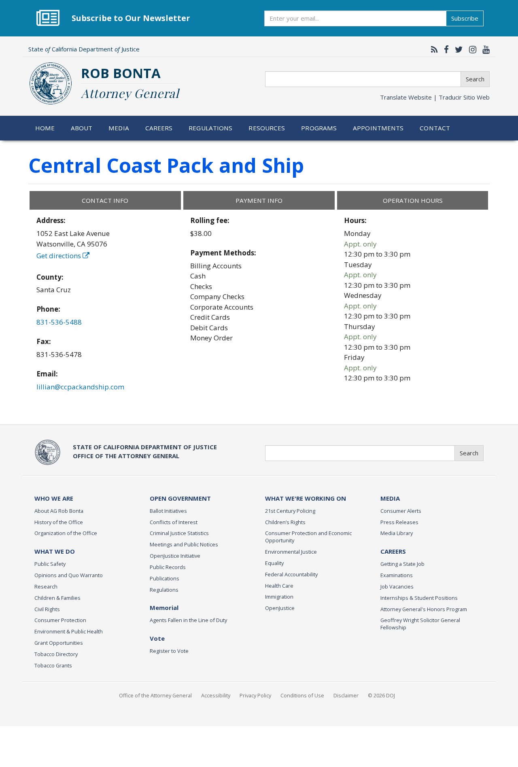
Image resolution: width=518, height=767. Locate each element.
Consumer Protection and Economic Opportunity (308, 536)
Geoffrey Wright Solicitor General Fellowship (420, 623)
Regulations (210, 128)
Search (475, 79)
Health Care (279, 585)
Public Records (168, 567)
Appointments (378, 128)
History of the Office (58, 522)
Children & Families (57, 597)
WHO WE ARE (53, 498)
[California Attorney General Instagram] (470, 49)
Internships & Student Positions (419, 597)
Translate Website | (435, 97)
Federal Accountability (291, 574)
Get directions (59, 255)
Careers (159, 128)
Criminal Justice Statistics (179, 533)
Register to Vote (169, 650)
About (82, 128)
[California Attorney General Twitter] (457, 49)
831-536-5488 (59, 322)
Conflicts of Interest (173, 522)
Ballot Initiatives (168, 510)
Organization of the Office (65, 533)
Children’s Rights (285, 522)
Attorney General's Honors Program (423, 609)
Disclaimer (346, 695)
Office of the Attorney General (155, 695)
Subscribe (464, 18)
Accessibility (215, 695)
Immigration (279, 596)
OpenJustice (280, 608)
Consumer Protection (60, 620)
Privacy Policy (255, 695)
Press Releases (399, 522)
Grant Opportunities (58, 642)
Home (45, 128)
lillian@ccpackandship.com (80, 386)
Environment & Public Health (68, 631)
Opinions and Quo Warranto (68, 575)
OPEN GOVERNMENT (180, 498)
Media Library (396, 533)
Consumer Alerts (400, 510)
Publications (164, 578)
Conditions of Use (302, 695)
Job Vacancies (397, 586)
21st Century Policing (290, 510)
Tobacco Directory (56, 654)
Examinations (396, 575)
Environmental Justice (291, 551)
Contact (435, 128)
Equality (274, 563)
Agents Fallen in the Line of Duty (188, 620)
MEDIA (390, 498)
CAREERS (393, 551)
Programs (319, 128)
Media (118, 128)
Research (45, 586)
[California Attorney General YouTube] (484, 49)
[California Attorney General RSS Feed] (432, 49)
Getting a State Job (402, 563)
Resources (266, 128)
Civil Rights (47, 609)
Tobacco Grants (53, 665)
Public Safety (50, 563)
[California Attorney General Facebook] (444, 49)
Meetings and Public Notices (184, 544)
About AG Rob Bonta (58, 510)
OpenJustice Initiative (175, 555)
